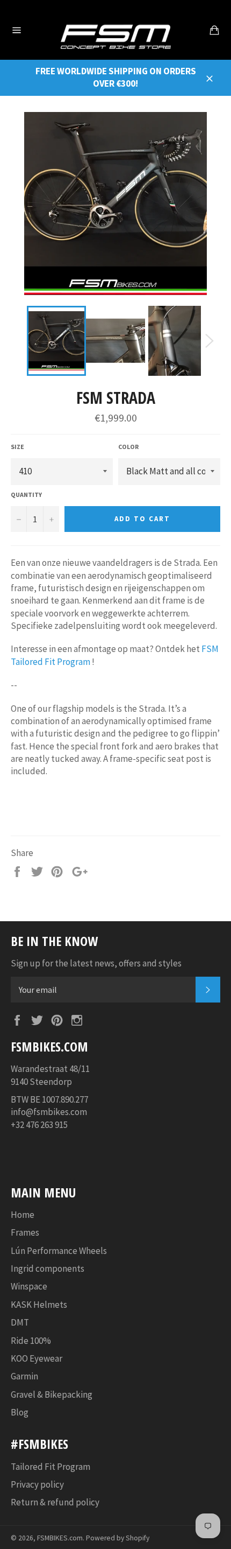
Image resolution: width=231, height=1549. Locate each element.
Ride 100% (31, 1341)
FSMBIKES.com (60, 1538)
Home (22, 1215)
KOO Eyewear (36, 1358)
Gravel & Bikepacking (51, 1394)
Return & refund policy (55, 1502)
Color (128, 447)
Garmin (24, 1376)
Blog (19, 1412)
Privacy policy (37, 1484)
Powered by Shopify (117, 1538)
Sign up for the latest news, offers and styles (96, 963)
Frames (25, 1232)
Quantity (26, 494)
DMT (20, 1322)
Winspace (29, 1286)
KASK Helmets (39, 1304)
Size (17, 447)
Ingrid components (47, 1268)
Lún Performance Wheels (59, 1251)
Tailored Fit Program (50, 1467)
